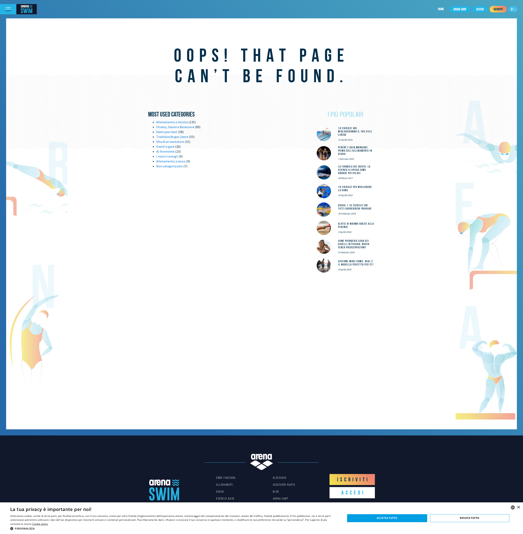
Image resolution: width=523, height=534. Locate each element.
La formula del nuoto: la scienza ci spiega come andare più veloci (354, 170)
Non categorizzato (169, 166)
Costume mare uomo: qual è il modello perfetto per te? (355, 263)
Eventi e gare (165, 146)
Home (441, 9)
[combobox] (513, 507)
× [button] (518, 507)
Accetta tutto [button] (387, 518)
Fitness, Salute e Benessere (175, 127)
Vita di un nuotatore (170, 142)
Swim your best (167, 132)
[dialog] (261, 518)
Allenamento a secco (171, 161)
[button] (173, 528)
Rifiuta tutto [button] (469, 518)
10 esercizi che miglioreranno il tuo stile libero (355, 131)
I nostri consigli (167, 156)
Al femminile (165, 151)
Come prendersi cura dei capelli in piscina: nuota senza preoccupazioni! (353, 244)
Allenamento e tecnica (172, 122)
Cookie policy (40, 524)
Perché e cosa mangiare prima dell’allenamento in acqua (355, 150)
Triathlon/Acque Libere (172, 137)
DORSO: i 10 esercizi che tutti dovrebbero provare (355, 207)
